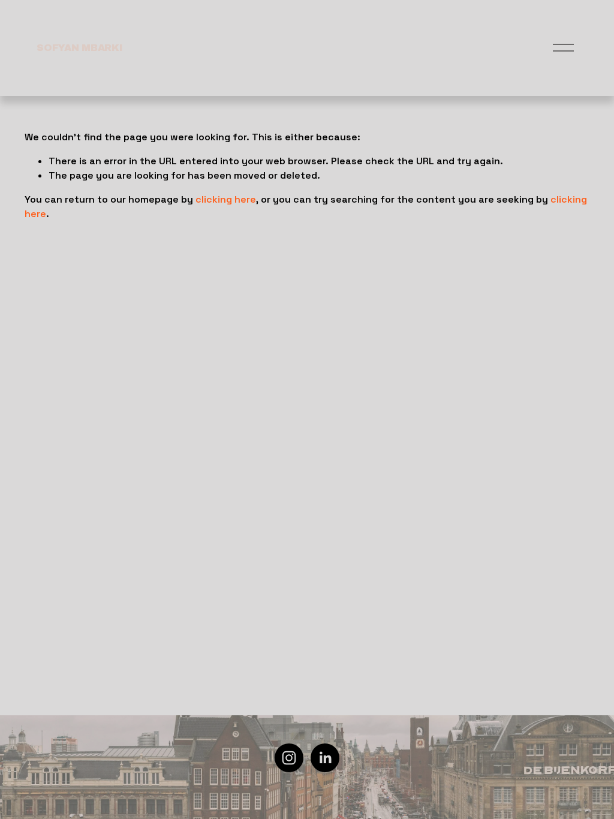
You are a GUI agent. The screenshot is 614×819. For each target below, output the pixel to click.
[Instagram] (289, 757)
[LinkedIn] (325, 757)
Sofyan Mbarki (79, 48)
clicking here (225, 199)
